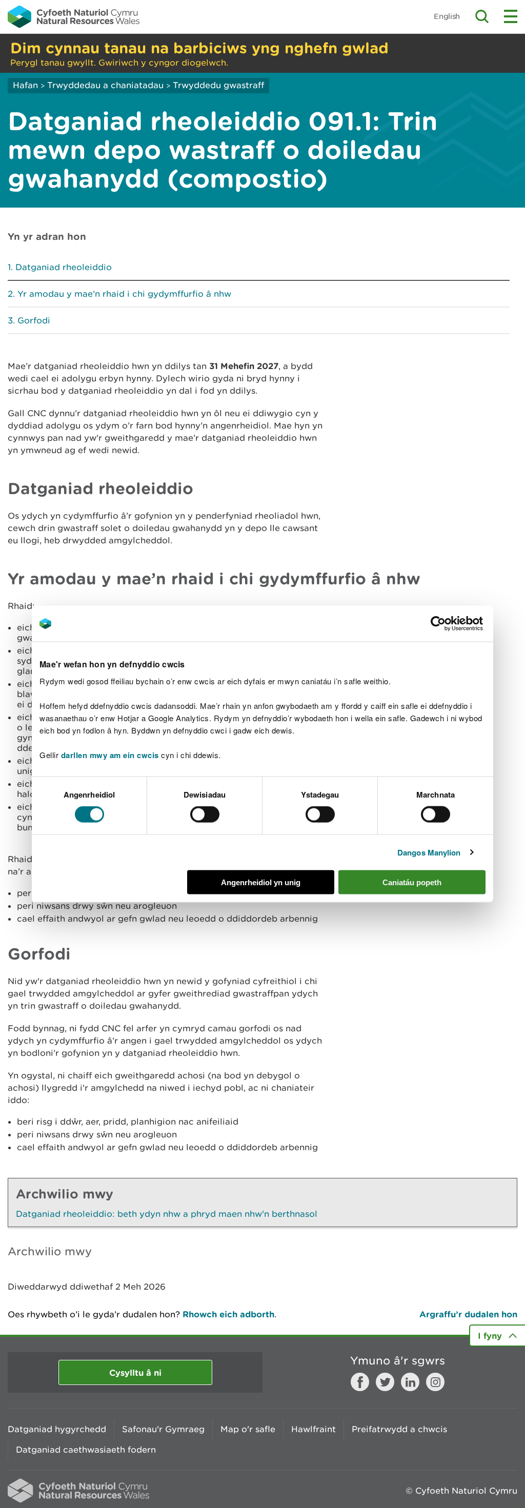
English (447, 16)
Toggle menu (510, 16)
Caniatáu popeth (411, 882)
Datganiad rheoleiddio (63, 267)
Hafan (25, 85)
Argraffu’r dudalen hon (468, 1314)
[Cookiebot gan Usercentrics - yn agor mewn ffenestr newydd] (456, 624)
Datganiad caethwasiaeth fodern (86, 1449)
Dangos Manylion (429, 852)
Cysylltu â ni (135, 1372)
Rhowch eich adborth (228, 1314)
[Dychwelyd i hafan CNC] (73, 16)
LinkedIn (410, 1382)
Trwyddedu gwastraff (218, 85)
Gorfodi (33, 320)
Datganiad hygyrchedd (57, 1429)
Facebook (360, 1382)
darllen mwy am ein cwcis (110, 754)
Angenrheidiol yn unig (260, 882)
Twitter (385, 1382)
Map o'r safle (247, 1429)
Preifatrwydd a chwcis (399, 1429)
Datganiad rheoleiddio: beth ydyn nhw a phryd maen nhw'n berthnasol (166, 1214)
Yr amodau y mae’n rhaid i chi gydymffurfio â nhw (124, 294)
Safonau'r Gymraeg (163, 1429)
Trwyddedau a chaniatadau (105, 85)
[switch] (204, 814)
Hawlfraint (313, 1429)
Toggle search (482, 16)
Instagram (435, 1382)
